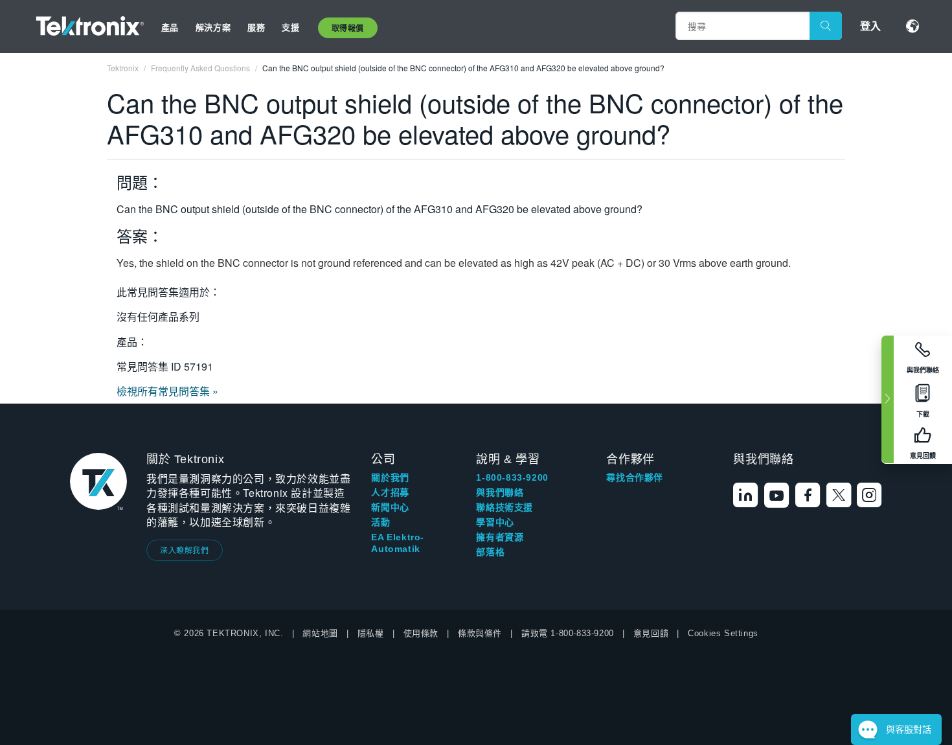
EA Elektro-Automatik (397, 543)
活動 (380, 522)
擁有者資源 (499, 537)
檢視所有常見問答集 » (167, 391)
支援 (290, 27)
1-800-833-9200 (512, 477)
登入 (870, 25)
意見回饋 (650, 633)
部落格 (490, 552)
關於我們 (390, 477)
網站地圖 (319, 633)
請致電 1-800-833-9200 (567, 633)
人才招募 (390, 492)
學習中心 (495, 522)
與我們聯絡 (499, 492)
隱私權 (370, 633)
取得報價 (348, 28)
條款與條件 (480, 633)
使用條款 (420, 633)
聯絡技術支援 (504, 507)
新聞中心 (390, 507)
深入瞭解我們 (184, 549)
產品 (170, 27)
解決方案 (213, 27)
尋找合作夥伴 (634, 477)
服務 (256, 27)
